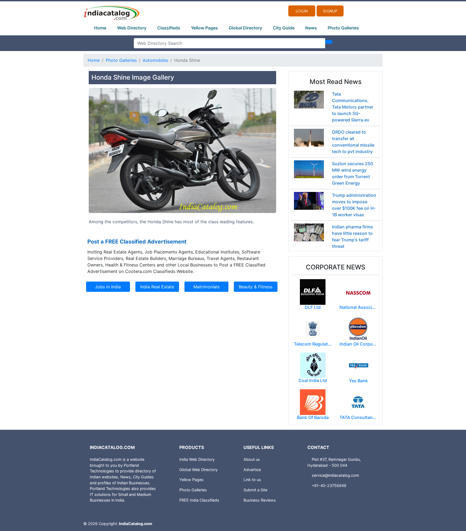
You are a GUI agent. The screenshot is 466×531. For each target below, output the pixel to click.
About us (252, 459)
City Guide (283, 28)
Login (302, 11)
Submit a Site (255, 490)
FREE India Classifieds (199, 500)
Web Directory (131, 28)
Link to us (252, 479)
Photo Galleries (343, 28)
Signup (330, 11)
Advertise (252, 469)
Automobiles (155, 60)
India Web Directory (197, 459)
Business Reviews (260, 500)
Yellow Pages (204, 28)
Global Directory (245, 28)
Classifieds (168, 28)
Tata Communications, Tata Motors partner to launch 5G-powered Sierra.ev (352, 107)
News (311, 28)
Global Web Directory (198, 469)
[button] (103, 161)
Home (100, 28)
